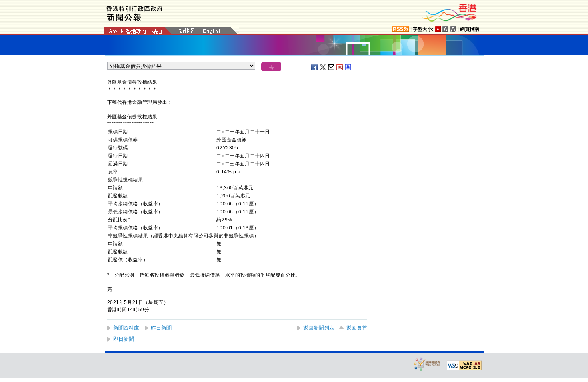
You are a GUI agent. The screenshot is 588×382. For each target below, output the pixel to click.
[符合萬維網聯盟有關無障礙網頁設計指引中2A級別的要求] (464, 365)
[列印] (348, 67)
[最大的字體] (453, 29)
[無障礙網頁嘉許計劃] (427, 364)
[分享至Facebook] (314, 67)
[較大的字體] (445, 29)
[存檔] (340, 67)
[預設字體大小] (438, 29)
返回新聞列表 (318, 328)
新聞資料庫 (126, 328)
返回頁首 (356, 328)
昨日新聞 (161, 328)
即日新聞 (123, 339)
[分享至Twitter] (323, 67)
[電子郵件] (331, 67)
